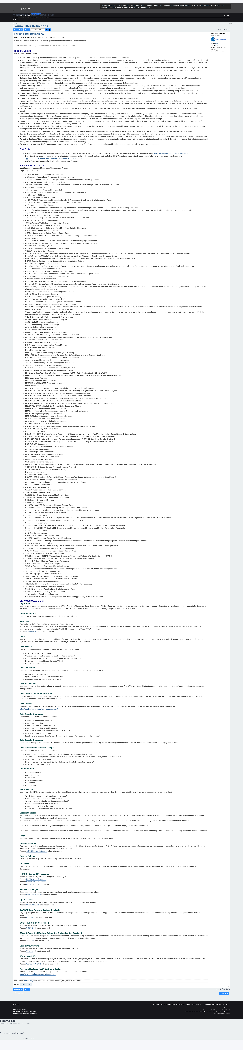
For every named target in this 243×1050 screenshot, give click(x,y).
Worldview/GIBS (33, 964)
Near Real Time (32, 895)
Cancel (25, 1039)
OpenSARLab (32, 905)
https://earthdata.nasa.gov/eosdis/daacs (170, 153)
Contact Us (227, 1008)
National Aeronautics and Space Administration (25, 1013)
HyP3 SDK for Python (35, 879)
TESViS (29, 941)
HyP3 (28, 884)
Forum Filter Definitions (30, 26)
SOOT (29, 928)
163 (216, 44)
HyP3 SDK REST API (35, 882)
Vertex (29, 951)
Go (33, 1039)
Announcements (26, 984)
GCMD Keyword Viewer (36, 851)
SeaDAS (29, 918)
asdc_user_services (218, 33)
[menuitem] (182, 1004)
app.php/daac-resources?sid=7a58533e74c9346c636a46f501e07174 (53, 158)
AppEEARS (31, 631)
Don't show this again (19, 23)
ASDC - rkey (28, 981)
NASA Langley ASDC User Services (28, 1011)
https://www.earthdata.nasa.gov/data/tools (37, 974)
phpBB (210, 1009)
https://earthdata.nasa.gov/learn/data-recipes (38, 709)
